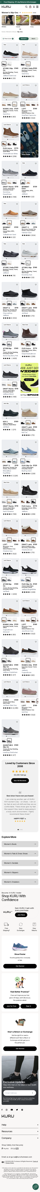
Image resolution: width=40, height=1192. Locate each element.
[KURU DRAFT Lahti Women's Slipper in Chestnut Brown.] (33, 303)
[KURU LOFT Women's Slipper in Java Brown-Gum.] (33, 104)
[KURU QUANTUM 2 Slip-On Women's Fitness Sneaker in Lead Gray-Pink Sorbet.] (9, 660)
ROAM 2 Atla (8, 109)
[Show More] (20, 12)
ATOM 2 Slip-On (8, 69)
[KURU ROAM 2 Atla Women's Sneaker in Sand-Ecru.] (14, 104)
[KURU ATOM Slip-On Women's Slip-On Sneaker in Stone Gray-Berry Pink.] (9, 344)
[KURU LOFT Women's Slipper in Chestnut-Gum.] (28, 104)
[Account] (34, 7)
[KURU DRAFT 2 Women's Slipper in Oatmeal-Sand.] (22, 222)
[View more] (29, 380)
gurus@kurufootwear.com (21, 1157)
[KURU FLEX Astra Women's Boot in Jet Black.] (14, 143)
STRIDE (6, 700)
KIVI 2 (5, 422)
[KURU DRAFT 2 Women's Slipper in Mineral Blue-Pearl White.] (33, 222)
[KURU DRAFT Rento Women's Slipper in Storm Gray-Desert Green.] (4, 182)
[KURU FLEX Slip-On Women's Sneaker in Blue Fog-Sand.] (22, 461)
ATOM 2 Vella (27, 68)
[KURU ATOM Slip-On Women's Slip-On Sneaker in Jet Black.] (4, 344)
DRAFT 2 (25, 227)
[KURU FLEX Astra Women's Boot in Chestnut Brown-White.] (4, 143)
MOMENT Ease (25, 188)
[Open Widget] (35, 1187)
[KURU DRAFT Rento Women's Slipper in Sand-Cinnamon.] (9, 182)
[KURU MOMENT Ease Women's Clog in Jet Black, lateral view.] (22, 182)
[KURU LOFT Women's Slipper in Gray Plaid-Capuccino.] (22, 104)
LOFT (24, 109)
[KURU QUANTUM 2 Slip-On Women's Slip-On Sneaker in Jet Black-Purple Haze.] (4, 660)
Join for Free (11, 1006)
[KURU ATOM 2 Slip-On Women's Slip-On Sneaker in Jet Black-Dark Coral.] (4, 63)
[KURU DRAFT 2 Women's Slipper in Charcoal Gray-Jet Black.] (28, 222)
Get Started (20, 1048)
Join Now (21, 915)
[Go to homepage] (8, 1116)
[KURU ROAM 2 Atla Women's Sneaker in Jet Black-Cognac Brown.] (9, 104)
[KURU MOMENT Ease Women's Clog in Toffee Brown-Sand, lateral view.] (28, 182)
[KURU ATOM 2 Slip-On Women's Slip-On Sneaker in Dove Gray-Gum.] (9, 63)
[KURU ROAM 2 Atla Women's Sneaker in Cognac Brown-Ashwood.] (4, 104)
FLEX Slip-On (27, 466)
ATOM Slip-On (7, 349)
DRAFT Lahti (27, 308)
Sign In (28, 1006)
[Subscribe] (32, 1093)
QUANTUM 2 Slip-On (8, 666)
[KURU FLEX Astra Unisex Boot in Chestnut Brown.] (9, 143)
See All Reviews (20, 781)
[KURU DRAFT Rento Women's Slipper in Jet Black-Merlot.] (14, 182)
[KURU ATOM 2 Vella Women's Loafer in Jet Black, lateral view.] (22, 63)
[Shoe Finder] (29, 140)
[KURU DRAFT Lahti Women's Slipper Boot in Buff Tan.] (28, 303)
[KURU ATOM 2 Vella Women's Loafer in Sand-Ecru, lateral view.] (28, 63)
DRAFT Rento (8, 187)
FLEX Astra (7, 148)
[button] (26, 7)
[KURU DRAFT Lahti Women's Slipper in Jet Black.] (22, 303)
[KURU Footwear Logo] (6, 7)
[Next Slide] (0, 2)
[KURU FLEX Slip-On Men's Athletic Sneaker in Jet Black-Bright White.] (28, 461)
